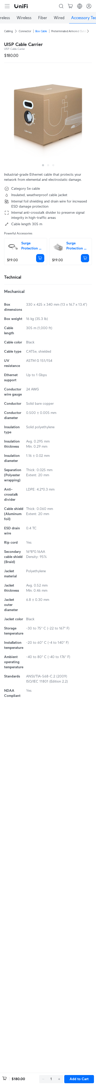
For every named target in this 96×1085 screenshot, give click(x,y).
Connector (25, 31)
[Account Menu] (89, 6)
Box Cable (41, 31)
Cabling (8, 31)
